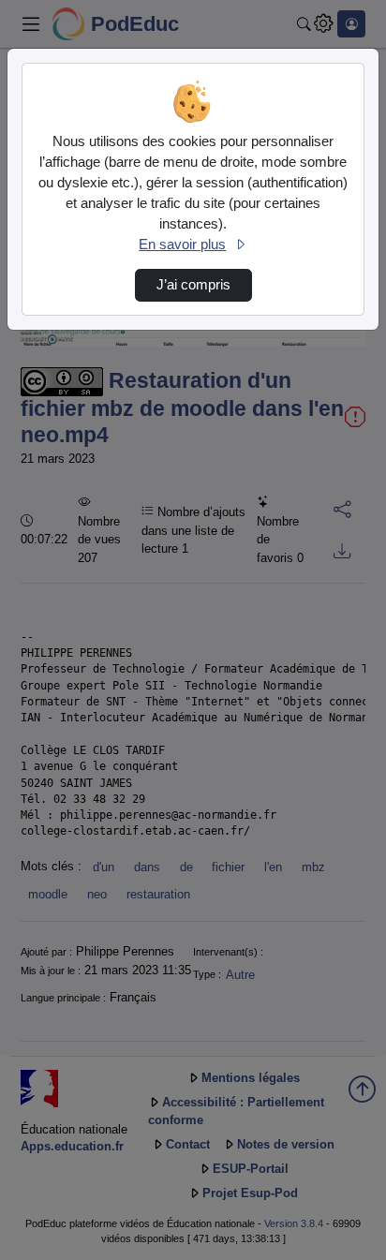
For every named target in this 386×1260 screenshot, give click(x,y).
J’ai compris (193, 284)
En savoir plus (182, 244)
